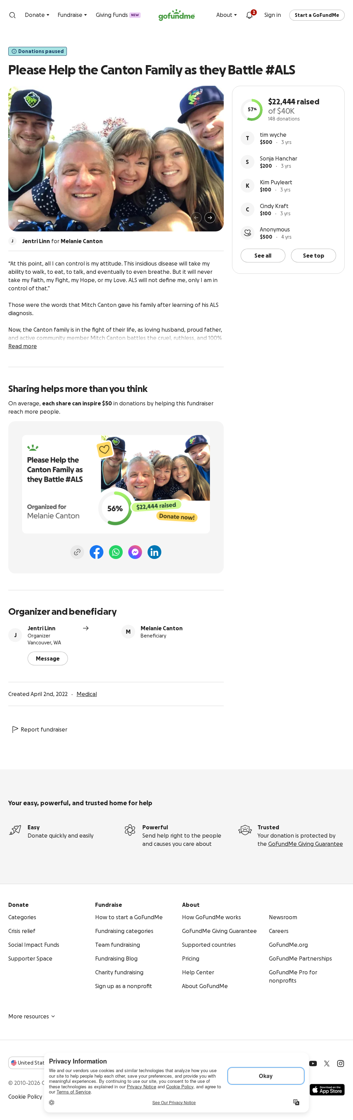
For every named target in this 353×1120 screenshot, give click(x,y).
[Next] (209, 217)
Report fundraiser (44, 729)
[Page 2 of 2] (27, 221)
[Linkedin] (154, 552)
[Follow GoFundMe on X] (327, 1063)
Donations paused (41, 51)
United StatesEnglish (44, 1063)
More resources (28, 1016)
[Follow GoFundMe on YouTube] (313, 1063)
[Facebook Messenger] (135, 552)
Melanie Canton (162, 628)
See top (313, 255)
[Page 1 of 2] (20, 221)
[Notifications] (249, 15)
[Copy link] (77, 552)
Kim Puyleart (276, 182)
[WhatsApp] (116, 552)
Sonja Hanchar (278, 158)
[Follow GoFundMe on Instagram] (340, 1063)
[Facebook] (96, 552)
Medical (87, 694)
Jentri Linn (42, 628)
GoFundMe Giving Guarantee (305, 844)
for (62, 241)
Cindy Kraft (274, 206)
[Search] (12, 15)
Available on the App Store (327, 1090)
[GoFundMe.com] (177, 15)
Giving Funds (117, 15)
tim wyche (273, 135)
